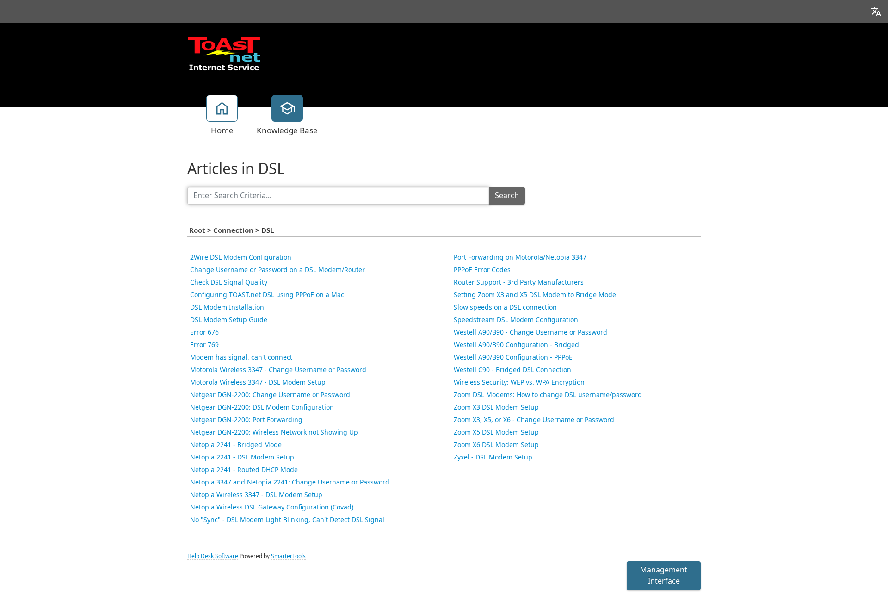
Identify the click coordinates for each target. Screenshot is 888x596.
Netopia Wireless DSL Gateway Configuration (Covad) (271, 507)
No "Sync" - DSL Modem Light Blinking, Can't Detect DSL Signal (287, 519)
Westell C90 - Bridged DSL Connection (512, 369)
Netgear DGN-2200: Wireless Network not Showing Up (274, 432)
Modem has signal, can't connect (241, 357)
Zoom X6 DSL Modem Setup (496, 444)
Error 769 (204, 344)
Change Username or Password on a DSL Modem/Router (277, 269)
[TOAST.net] (223, 53)
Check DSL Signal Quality (228, 282)
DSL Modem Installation (227, 307)
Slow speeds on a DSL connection (505, 307)
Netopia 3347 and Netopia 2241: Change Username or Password (289, 482)
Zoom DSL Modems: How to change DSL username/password (548, 394)
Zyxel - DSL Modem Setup (493, 457)
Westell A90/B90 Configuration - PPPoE (513, 357)
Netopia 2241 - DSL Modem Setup (242, 457)
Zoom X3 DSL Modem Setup (496, 407)
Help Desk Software (212, 556)
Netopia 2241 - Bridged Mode (236, 444)
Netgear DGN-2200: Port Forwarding (246, 419)
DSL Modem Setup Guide (228, 319)
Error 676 (204, 332)
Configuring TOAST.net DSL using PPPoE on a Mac (267, 294)
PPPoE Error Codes (482, 269)
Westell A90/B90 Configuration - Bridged (516, 344)
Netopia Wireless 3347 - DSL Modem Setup (256, 494)
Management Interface (663, 575)
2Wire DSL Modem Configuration (240, 257)
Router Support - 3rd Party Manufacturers (519, 282)
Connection (234, 230)
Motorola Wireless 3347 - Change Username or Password (278, 369)
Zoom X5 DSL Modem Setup (496, 432)
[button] (876, 11)
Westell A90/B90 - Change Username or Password (530, 332)
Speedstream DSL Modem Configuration (516, 319)
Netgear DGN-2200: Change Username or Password (270, 394)
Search (507, 195)
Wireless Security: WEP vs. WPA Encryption (519, 382)
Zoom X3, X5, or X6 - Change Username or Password (534, 419)
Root (198, 230)
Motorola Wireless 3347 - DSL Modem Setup (258, 382)
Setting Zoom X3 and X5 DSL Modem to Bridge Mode (535, 294)
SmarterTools (288, 556)
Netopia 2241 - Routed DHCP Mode (244, 469)
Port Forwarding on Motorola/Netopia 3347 (520, 257)
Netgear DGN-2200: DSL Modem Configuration (262, 407)
